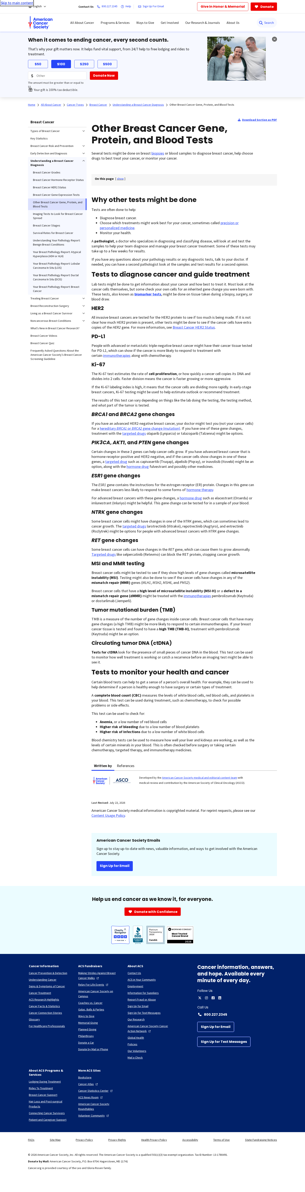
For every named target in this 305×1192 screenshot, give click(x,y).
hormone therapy (200, 489)
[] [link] (120, 178)
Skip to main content (17, 2)
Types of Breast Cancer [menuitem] (45, 131)
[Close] (274, 39)
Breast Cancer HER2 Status (194, 327)
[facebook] (213, 997)
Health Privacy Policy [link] (154, 1140)
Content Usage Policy (108, 815)
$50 (38, 64)
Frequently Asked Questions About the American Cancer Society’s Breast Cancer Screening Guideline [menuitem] (56, 355)
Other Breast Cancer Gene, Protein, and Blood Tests (202, 104)
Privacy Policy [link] (84, 1140)
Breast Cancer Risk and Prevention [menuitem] (51, 146)
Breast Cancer (42, 122)
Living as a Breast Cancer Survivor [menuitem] (51, 313)
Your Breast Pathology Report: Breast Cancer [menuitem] (56, 289)
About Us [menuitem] (233, 23)
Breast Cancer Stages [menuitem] (46, 225)
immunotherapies (117, 355)
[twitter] (199, 997)
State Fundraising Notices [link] (261, 1140)
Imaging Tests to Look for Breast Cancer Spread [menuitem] (58, 216)
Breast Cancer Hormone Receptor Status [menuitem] (58, 180)
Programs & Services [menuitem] (115, 23)
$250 (84, 64)
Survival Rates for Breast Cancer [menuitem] (53, 233)
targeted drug (116, 461)
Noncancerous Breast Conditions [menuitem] (50, 321)
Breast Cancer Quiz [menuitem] (42, 343)
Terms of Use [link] (221, 1140)
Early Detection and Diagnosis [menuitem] (48, 153)
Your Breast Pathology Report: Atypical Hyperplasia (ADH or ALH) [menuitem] (57, 254)
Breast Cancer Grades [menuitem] (46, 172)
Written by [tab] (103, 765)
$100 (61, 64)
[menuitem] (40, 22)
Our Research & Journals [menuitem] (202, 23)
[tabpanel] (184, 783)
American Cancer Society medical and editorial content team (199, 777)
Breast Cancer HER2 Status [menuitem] (49, 187)
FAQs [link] (31, 1140)
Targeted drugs (104, 554)
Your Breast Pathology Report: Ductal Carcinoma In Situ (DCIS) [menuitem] (56, 277)
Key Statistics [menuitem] (39, 138)
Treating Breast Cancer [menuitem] (44, 298)
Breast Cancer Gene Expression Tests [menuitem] (56, 195)
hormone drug (138, 466)
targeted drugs (134, 433)
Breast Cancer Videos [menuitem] (43, 336)
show (120, 178)
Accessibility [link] (190, 1140)
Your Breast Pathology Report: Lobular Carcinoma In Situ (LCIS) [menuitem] (56, 266)
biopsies (157, 153)
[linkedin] (219, 997)
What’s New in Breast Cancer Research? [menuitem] (54, 328)
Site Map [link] (55, 1140)
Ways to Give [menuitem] (145, 23)
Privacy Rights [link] (117, 1140)
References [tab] (125, 765)
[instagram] (206, 997)
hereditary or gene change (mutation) (140, 428)
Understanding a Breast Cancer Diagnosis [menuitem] (51, 163)
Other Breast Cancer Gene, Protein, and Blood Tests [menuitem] (57, 204)
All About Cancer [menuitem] (82, 23)
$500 (107, 64)
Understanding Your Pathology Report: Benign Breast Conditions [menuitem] (56, 242)
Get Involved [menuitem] (170, 23)
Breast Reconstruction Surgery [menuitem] (49, 306)
